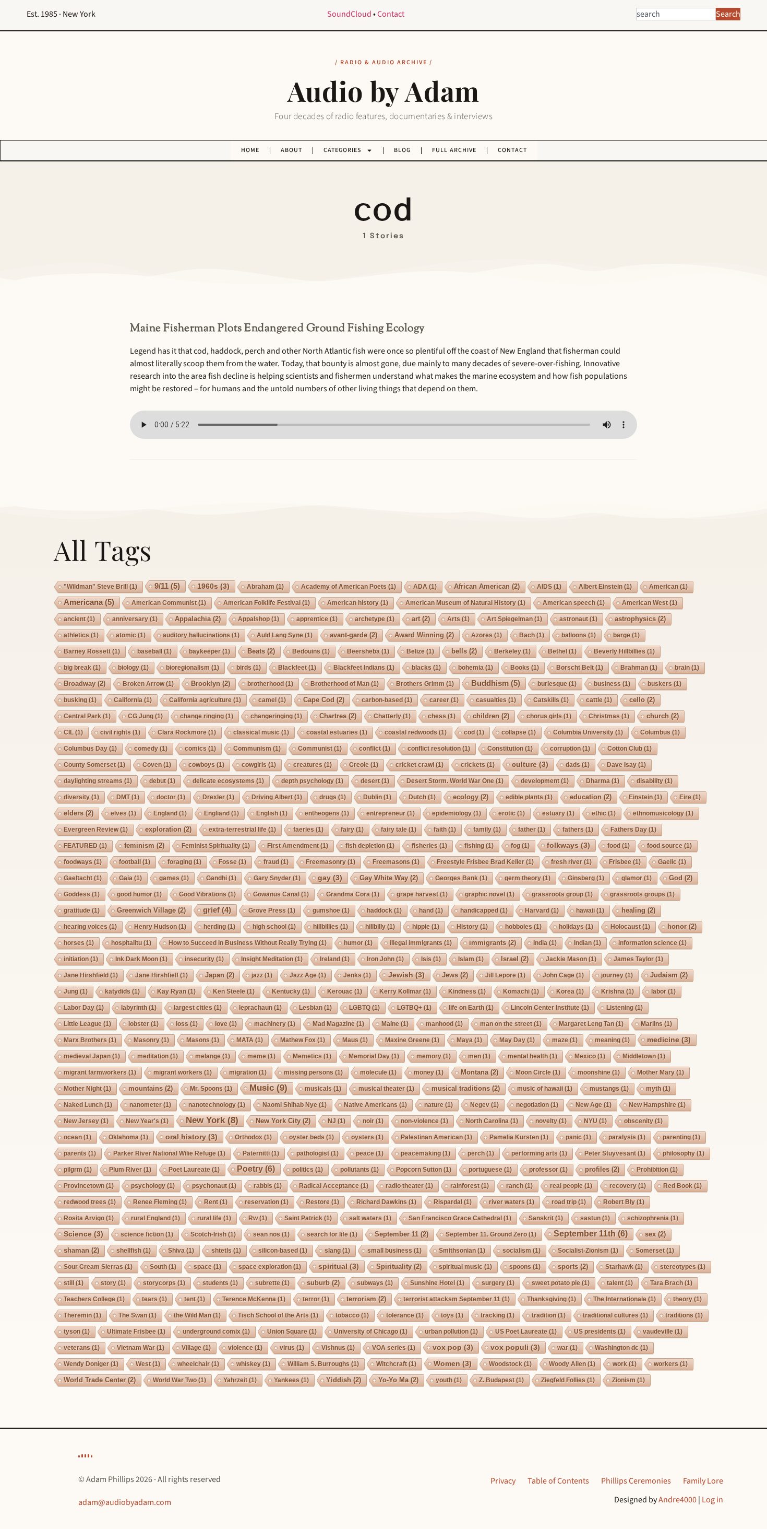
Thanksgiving (551, 1299)
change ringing (206, 716)
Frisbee (625, 862)
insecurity (204, 959)
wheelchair (198, 1364)
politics (307, 1169)
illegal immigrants (421, 943)
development (545, 781)
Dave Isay (626, 764)
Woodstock (510, 1364)
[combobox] (676, 14)
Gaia (130, 878)
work (625, 1364)
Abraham (265, 586)
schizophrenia (652, 1218)
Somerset (655, 1250)
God (680, 878)
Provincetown (89, 1185)
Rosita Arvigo (89, 1218)
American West (649, 602)
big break (82, 667)
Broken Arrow (148, 683)
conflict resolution (439, 748)
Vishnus (338, 1347)
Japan (219, 975)
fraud (276, 862)
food (618, 845)
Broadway (84, 683)
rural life (214, 1218)
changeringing (276, 716)
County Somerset (94, 764)
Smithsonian (462, 1250)
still (73, 1283)
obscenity (643, 1121)
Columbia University (588, 732)
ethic (604, 813)
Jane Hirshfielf (161, 975)
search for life (332, 1234)
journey (617, 975)
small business (394, 1250)
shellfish (133, 1250)
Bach (531, 635)
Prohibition (657, 1169)
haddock (384, 910)
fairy (352, 829)
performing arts (539, 1153)
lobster (143, 1024)
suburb (323, 1283)
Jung (76, 991)
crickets (478, 764)
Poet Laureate (194, 1169)
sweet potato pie (561, 1283)
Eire (690, 797)
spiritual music (465, 1266)
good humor (139, 894)
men (479, 1056)
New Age (594, 1104)
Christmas (609, 716)
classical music (261, 732)
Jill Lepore (505, 975)
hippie (425, 926)
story (113, 1283)
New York (212, 1120)
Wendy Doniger (91, 1364)
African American (487, 586)
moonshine (599, 1072)
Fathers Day (633, 829)
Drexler (218, 797)
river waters (511, 1202)
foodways (83, 862)
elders (78, 813)
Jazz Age (308, 975)
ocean (77, 1137)
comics (200, 748)
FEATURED (85, 845)
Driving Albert (276, 797)
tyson (77, 1331)
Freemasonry (330, 862)
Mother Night (87, 1088)
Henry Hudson (160, 926)
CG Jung (145, 716)
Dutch (422, 797)
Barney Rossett (92, 651)
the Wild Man (197, 1315)
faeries (308, 829)
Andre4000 (677, 1499)
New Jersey (86, 1121)
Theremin (82, 1315)
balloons (578, 635)
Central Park (87, 716)
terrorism (366, 1299)
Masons (202, 1040)
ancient (79, 619)
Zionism (628, 1380)
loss (187, 1024)
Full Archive (454, 150)
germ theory (527, 878)
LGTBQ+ (414, 1007)
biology (133, 667)
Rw (257, 1218)
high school (274, 926)
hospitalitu (131, 943)
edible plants (529, 797)
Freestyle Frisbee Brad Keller (485, 862)
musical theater (386, 1088)
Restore (322, 1202)
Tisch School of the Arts (278, 1315)
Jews (455, 975)
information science (652, 943)
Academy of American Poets (348, 586)
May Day (517, 1040)
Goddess (82, 894)
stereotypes (682, 1266)
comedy (150, 748)
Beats (261, 651)
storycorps (164, 1283)
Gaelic (672, 862)
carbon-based (387, 700)
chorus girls (548, 716)
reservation (267, 1202)
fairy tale (398, 829)
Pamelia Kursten (518, 1137)
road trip (569, 1202)
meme (261, 1056)
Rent (215, 1202)
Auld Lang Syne (285, 635)
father (531, 829)
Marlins (656, 1024)
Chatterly (392, 716)
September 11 (401, 1234)
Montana (479, 1072)
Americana (89, 602)
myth (658, 1088)
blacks (426, 667)
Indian (587, 943)
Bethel (562, 651)
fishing (479, 845)
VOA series (393, 1347)
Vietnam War (140, 1347)
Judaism (669, 975)
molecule (378, 1072)
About (291, 150)
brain (687, 667)
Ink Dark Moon (141, 959)
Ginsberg (586, 878)
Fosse (232, 862)
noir (373, 1121)
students (220, 1283)
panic (578, 1137)
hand (431, 910)
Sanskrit (546, 1218)
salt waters (370, 1218)
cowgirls (259, 764)
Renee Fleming (160, 1202)
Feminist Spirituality (216, 845)
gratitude (82, 910)
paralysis (626, 1137)
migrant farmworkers (100, 1072)
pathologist (317, 1153)
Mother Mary (660, 1072)
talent (620, 1283)
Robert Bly (623, 1202)
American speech (574, 602)
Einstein (645, 797)
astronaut (578, 619)
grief (217, 910)
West (148, 1364)
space (207, 1266)
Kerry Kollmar (405, 991)
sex (655, 1234)
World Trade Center (100, 1380)
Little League (87, 1024)
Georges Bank (461, 878)
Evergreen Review (96, 829)
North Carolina (491, 1121)
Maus (355, 1040)
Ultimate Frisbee (136, 1331)
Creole (363, 764)
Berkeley (512, 651)
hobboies (523, 926)
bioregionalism (192, 667)
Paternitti (261, 1153)
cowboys (206, 764)
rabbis (268, 1185)
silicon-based (282, 1250)
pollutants (359, 1169)
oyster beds (311, 1137)
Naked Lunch (88, 1104)
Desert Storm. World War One (455, 781)
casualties (496, 700)
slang (337, 1250)
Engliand (221, 813)
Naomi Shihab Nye (294, 1104)
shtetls (226, 1250)
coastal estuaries (336, 732)
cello (642, 700)
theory (687, 1299)
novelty (551, 1121)
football (134, 862)
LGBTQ (364, 1007)
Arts (458, 619)
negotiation (537, 1104)
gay (330, 877)
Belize (420, 651)
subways (375, 1283)
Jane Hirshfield (91, 975)
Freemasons (396, 862)
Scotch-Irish (213, 1234)
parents (80, 1153)
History (472, 926)
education (591, 797)
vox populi (515, 1347)
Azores (486, 635)
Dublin (377, 797)
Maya (469, 1040)
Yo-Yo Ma (398, 1380)
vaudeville (662, 1331)
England (170, 813)
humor (358, 943)
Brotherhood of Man (344, 683)
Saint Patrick (308, 1218)
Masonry (151, 1040)
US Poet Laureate (526, 1331)
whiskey (253, 1364)
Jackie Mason (571, 959)
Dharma (602, 781)
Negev (484, 1104)
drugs (332, 797)
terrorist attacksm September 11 (456, 1299)
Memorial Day (374, 1056)
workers (671, 1364)
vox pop (453, 1347)
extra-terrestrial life (242, 829)
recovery (627, 1185)
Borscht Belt (579, 667)
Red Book (682, 1185)
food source (669, 845)
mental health (532, 1056)
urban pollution (451, 1331)
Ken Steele (234, 991)
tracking (497, 1315)
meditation (157, 1056)
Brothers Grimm (425, 683)
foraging (184, 862)
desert (375, 781)
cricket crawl (420, 764)
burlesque (557, 683)
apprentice (317, 619)
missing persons (313, 1072)
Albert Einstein (605, 586)
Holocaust (630, 926)
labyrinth (139, 1007)
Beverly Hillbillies (624, 651)
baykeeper (209, 651)
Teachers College (94, 1299)
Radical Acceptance (333, 1185)
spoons (525, 1266)
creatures (312, 764)
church (662, 716)
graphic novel (489, 894)
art (421, 619)
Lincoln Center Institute (550, 1007)
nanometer (150, 1104)
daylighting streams (98, 781)
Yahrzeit (240, 1380)
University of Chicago (371, 1331)
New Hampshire (657, 1104)
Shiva (181, 1250)
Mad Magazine (338, 1024)
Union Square (292, 1331)
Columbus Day (90, 748)
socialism (521, 1250)
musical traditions (466, 1088)
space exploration (269, 1266)
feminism (144, 845)
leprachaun (260, 1007)
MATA (249, 1040)
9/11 (167, 585)
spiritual (338, 1266)
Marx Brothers (90, 1040)
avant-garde (353, 635)
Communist (320, 748)
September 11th (591, 1233)
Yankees (291, 1380)
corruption (570, 748)
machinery (274, 1024)
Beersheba (368, 651)
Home (250, 150)
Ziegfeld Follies (568, 1380)
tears (154, 1299)
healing (638, 910)
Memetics (312, 1056)
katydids (122, 991)
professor (548, 1169)
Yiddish (343, 1380)
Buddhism (495, 683)
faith (445, 829)
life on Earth (471, 1007)
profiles (602, 1169)
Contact (390, 14)
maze (565, 1040)
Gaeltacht (83, 878)
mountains (150, 1088)
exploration (168, 829)
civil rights (120, 732)
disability (655, 781)
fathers (577, 829)
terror (316, 1299)
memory (433, 1056)
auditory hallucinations (201, 635)
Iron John (385, 959)
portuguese (490, 1169)
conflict (374, 748)
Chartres (337, 716)
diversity (81, 797)
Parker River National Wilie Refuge (169, 1153)
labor (663, 991)
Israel (515, 959)
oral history (191, 1137)
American (668, 586)
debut (162, 781)
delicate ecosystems (228, 781)
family (487, 829)
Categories (342, 150)
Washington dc (621, 1347)
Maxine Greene (412, 1040)
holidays (576, 926)
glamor (636, 878)
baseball (154, 651)
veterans (82, 1347)
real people (571, 1185)
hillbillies (330, 926)
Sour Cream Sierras (98, 1266)
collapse (518, 732)
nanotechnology (216, 1104)
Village (196, 1347)
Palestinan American (436, 1137)
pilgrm (78, 1169)
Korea (570, 991)
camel (272, 700)
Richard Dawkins (386, 1202)
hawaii (590, 910)
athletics (81, 635)
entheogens (327, 813)
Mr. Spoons (211, 1088)
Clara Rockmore (187, 732)
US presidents (600, 1331)
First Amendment (297, 845)
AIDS (549, 586)
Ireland (335, 959)
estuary (558, 813)
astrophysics (640, 619)
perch (481, 1153)
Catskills (551, 700)
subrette (272, 1283)
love (226, 1024)
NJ (336, 1121)
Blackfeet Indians (363, 667)
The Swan (137, 1315)
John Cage (563, 975)
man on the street (511, 1024)
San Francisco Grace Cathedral (460, 1218)
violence (245, 1347)
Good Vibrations (207, 894)
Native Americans (375, 1104)
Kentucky (291, 991)
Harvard (542, 910)
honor (682, 926)
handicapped (484, 910)
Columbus (660, 732)
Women (453, 1363)
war (567, 1347)
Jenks (357, 975)
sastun (595, 1218)
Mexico (589, 1056)
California (133, 700)
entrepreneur (390, 813)
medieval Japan (92, 1056)
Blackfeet (297, 667)
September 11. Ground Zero (491, 1234)
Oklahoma (128, 1137)
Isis (431, 959)
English (271, 813)
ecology (470, 797)
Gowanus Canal (281, 894)
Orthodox (253, 1137)
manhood (444, 1024)
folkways (568, 845)
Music (268, 1088)
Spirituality (399, 1266)
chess (442, 716)
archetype (374, 619)
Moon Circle (538, 1072)
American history (357, 602)
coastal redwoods (416, 732)
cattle (599, 700)
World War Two (179, 1380)
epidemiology (456, 813)
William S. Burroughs (323, 1364)
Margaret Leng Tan (591, 1024)
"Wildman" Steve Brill (100, 586)
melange (212, 1056)
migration (248, 1072)
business (612, 683)
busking (80, 700)
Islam (471, 959)
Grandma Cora (352, 894)
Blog (402, 150)
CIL (73, 732)
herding (219, 926)
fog (520, 845)
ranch (519, 1185)
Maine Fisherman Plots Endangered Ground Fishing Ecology (277, 328)
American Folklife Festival (266, 602)
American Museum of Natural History (465, 602)
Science (83, 1234)
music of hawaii (544, 1088)
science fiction (147, 1234)
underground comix (216, 1331)
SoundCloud (349, 14)
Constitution (510, 748)
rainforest (469, 1185)
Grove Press (271, 910)
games (174, 878)
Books (524, 667)
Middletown (643, 1056)
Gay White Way (388, 878)
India (545, 943)
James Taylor (638, 959)
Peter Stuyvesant (614, 1153)
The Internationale (624, 1299)
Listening (624, 1007)
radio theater (409, 1185)
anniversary (135, 619)
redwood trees (90, 1202)
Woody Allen (572, 1364)
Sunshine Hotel (437, 1283)
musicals (323, 1088)
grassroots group (562, 894)
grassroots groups (642, 894)
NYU (595, 1121)
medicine (669, 1039)
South (163, 1266)
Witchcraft (396, 1364)
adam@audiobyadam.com (124, 1502)
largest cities (198, 1007)
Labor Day (84, 1007)
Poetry (256, 1168)
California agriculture (205, 700)
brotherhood (270, 683)
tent (194, 1299)
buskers (664, 683)
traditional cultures (615, 1315)
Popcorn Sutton (423, 1169)
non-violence (424, 1121)
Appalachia (198, 619)
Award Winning (424, 635)
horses (79, 943)
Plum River (130, 1169)
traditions (684, 1315)
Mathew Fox (302, 1040)
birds (248, 667)
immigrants (492, 943)
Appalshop (258, 619)
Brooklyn (210, 683)
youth (449, 1380)
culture (530, 764)
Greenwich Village (151, 910)
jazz (261, 975)
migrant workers (182, 1072)
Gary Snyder (277, 878)
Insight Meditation (272, 959)
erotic (511, 813)
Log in (712, 1499)
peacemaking (425, 1153)
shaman (81, 1250)
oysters (367, 1137)
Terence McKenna (253, 1299)
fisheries (429, 845)
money (429, 1072)
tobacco (352, 1315)
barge (626, 635)
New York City (283, 1121)
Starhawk (624, 1266)
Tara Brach (671, 1283)
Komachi (521, 991)
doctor (171, 797)
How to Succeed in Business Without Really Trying (248, 943)
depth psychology (312, 781)
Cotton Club (629, 748)
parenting (681, 1137)
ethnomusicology (663, 813)
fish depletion (369, 845)
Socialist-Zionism (588, 1250)
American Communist (168, 602)
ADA (425, 586)
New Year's (147, 1121)
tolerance (405, 1315)
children (491, 716)
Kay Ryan (176, 991)
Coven (156, 764)
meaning (612, 1040)
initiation (81, 959)
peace (370, 1153)
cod (474, 732)
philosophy (683, 1153)
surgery (498, 1283)
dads (578, 764)
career (444, 700)
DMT (127, 797)
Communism (257, 748)
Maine (395, 1024)
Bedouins (311, 651)
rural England (155, 1218)
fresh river (571, 862)
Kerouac (344, 991)
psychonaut (214, 1185)
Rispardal (453, 1202)
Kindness (467, 991)
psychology (153, 1185)
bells (464, 651)
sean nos (271, 1234)
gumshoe (331, 910)
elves (123, 813)
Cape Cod (323, 700)
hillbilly (380, 926)
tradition (549, 1315)
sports (573, 1266)
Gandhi (221, 878)
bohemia (475, 667)
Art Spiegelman (514, 619)
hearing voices (90, 926)
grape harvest (422, 894)
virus (292, 1347)
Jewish (406, 975)
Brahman (638, 667)
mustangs (609, 1088)
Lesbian (315, 1007)
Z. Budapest (501, 1380)
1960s (213, 586)
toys (452, 1315)
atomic (131, 635)
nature (438, 1104)
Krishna (617, 991)
